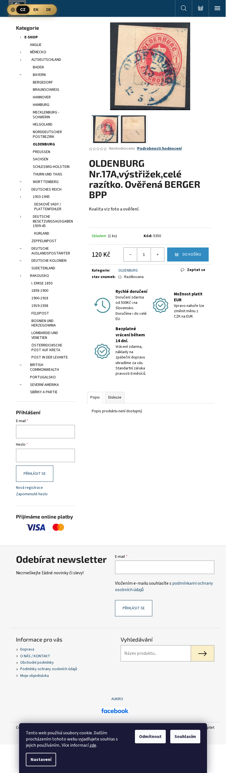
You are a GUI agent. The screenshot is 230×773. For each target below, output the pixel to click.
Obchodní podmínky (37, 662)
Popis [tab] (95, 397)
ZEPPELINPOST (44, 241)
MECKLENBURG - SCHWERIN (46, 115)
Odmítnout (150, 736)
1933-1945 (41, 197)
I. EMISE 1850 (41, 283)
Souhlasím (185, 736)
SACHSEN (40, 159)
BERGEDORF (43, 82)
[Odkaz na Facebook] (115, 710)
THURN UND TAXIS (47, 174)
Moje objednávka (34, 676)
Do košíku (192, 254)
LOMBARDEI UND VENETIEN (44, 335)
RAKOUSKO (39, 276)
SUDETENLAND (43, 268)
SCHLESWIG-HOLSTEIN (51, 167)
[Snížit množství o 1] (130, 254)
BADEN (38, 67)
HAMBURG (41, 105)
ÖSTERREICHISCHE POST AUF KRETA (46, 347)
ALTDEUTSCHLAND (46, 60)
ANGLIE (36, 45)
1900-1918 (39, 298)
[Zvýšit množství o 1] (157, 254)
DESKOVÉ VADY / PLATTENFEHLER (47, 207)
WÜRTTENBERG (46, 182)
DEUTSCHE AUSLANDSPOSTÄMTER (50, 251)
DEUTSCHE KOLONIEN (48, 260)
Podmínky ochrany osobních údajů (48, 669)
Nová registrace (29, 487)
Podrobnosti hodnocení (159, 148)
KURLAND (41, 233)
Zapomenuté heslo (32, 494)
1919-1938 (39, 306)
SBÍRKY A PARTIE (44, 392)
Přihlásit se (35, 473)
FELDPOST (40, 313)
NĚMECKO (38, 52)
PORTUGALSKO (43, 377)
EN (35, 9)
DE (48, 9)
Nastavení (41, 759)
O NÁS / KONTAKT (35, 656)
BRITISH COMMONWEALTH (44, 367)
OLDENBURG (44, 144)
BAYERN (39, 75)
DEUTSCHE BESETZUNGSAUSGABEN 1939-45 (53, 221)
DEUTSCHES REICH (46, 189)
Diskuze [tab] (114, 397)
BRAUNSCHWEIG (46, 89)
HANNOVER (42, 97)
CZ (23, 9)
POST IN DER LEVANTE (49, 357)
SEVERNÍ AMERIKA (44, 385)
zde (92, 745)
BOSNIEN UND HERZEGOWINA (43, 323)
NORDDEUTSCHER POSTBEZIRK (47, 134)
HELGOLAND (42, 124)
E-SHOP (31, 37)
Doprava (27, 649)
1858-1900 (39, 290)
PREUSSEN (41, 152)
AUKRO (117, 699)
